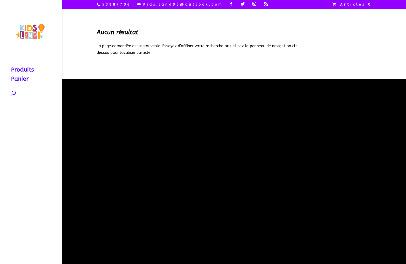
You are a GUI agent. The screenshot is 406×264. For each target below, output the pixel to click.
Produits (22, 70)
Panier (20, 79)
